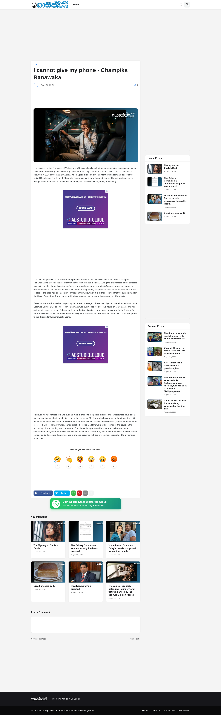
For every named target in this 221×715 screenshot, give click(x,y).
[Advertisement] (110, 35)
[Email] (85, 493)
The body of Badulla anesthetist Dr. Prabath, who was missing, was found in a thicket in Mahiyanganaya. (175, 384)
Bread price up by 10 (44, 586)
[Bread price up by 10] (48, 572)
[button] (181, 5)
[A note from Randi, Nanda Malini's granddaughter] (154, 366)
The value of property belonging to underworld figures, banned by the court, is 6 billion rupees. (122, 590)
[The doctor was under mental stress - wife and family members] (154, 337)
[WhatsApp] (73, 493)
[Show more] (91, 493)
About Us (156, 710)
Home (36, 64)
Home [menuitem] (76, 4)
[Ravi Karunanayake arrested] (86, 572)
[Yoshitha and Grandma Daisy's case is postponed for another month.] (123, 531)
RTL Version (184, 710)
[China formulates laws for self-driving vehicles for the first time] (154, 404)
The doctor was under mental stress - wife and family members (175, 336)
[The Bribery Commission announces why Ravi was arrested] (86, 531)
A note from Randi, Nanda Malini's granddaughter (173, 365)
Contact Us (169, 710)
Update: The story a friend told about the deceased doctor (174, 351)
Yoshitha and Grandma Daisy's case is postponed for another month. (122, 548)
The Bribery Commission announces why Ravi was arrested (84, 548)
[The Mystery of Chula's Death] (48, 531)
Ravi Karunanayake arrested (81, 587)
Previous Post (39, 639)
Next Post (134, 639)
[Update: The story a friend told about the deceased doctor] (154, 351)
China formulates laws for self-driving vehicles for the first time (175, 404)
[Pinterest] (79, 493)
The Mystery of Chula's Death (46, 547)
